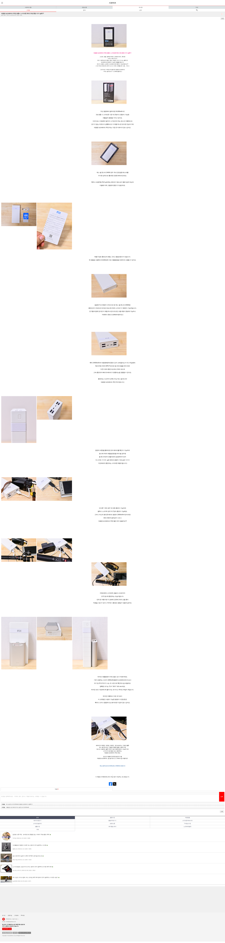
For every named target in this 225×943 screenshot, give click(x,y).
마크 (197, 7)
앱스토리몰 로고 (3, 920)
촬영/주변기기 (112, 820)
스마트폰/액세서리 (187, 820)
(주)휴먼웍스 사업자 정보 (11, 919)
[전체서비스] (2, 3)
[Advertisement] (53, 899)
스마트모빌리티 (37, 823)
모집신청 (84, 7)
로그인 (3, 915)
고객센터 (16, 915)
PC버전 (23, 915)
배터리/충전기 (37, 820)
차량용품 (187, 817)
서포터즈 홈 (28, 7)
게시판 (140, 7)
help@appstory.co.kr (11, 921)
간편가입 (10, 915)
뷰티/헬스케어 (112, 826)
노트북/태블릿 (187, 826)
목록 (222, 18)
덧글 (56, 789)
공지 (140, 10)
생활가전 (37, 826)
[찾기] (197, 10)
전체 (37, 817)
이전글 (15, 807)
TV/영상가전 (187, 823)
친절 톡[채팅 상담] (7, 928)
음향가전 (112, 817)
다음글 (17, 804)
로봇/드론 (112, 823)
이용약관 (15, 932)
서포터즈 (112, 3)
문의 (84, 10)
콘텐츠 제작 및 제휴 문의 (24, 932)
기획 (37, 829)
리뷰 (28, 10)
